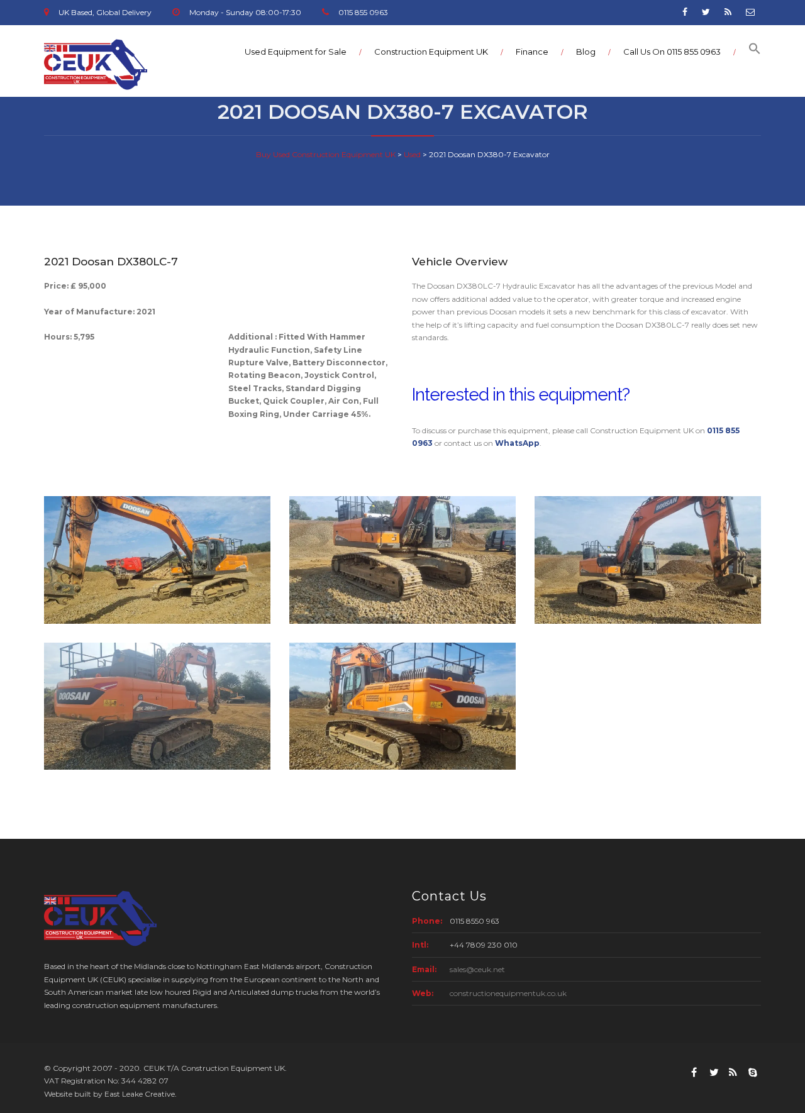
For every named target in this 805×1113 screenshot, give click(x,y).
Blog (586, 52)
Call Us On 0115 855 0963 (672, 52)
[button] (748, 52)
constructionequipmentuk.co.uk (508, 993)
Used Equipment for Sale (296, 52)
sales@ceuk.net (477, 969)
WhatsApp (517, 443)
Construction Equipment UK (431, 52)
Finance (532, 52)
